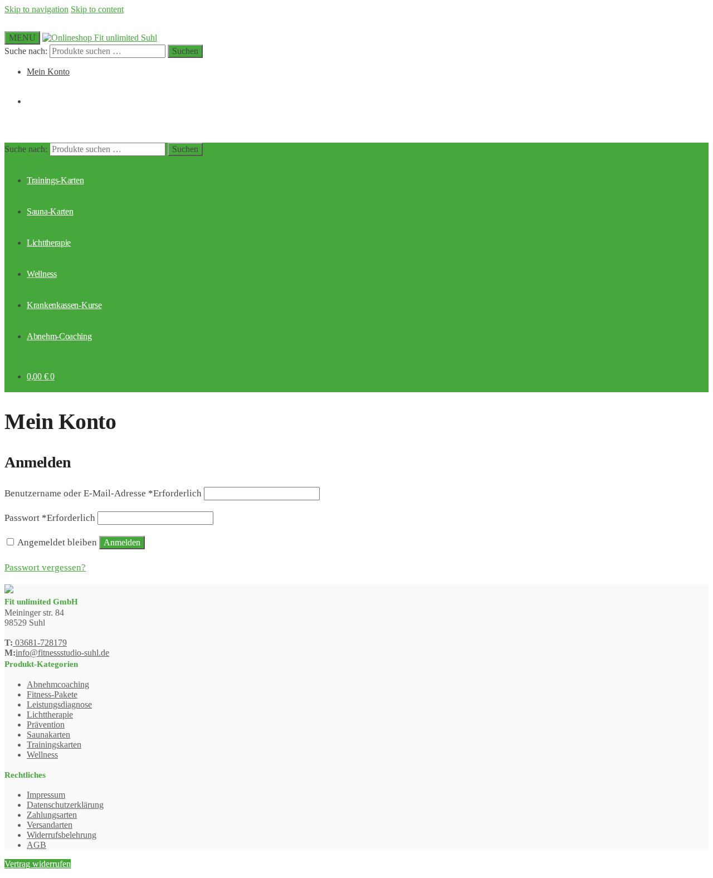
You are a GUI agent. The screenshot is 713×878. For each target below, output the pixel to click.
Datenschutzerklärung (65, 804)
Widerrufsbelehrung (61, 835)
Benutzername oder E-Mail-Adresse (103, 493)
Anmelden (122, 542)
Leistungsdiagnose (59, 704)
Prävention (46, 724)
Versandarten (49, 825)
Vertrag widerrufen (37, 864)
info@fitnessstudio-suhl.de (62, 652)
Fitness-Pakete (52, 694)
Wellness (42, 754)
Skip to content (97, 9)
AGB (36, 845)
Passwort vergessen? (45, 567)
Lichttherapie (50, 714)
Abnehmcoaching (58, 684)
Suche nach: (25, 51)
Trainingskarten (54, 744)
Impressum (46, 794)
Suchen (185, 51)
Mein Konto (48, 71)
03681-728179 (40, 642)
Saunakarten (48, 734)
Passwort (49, 518)
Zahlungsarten (52, 815)
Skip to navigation (36, 9)
